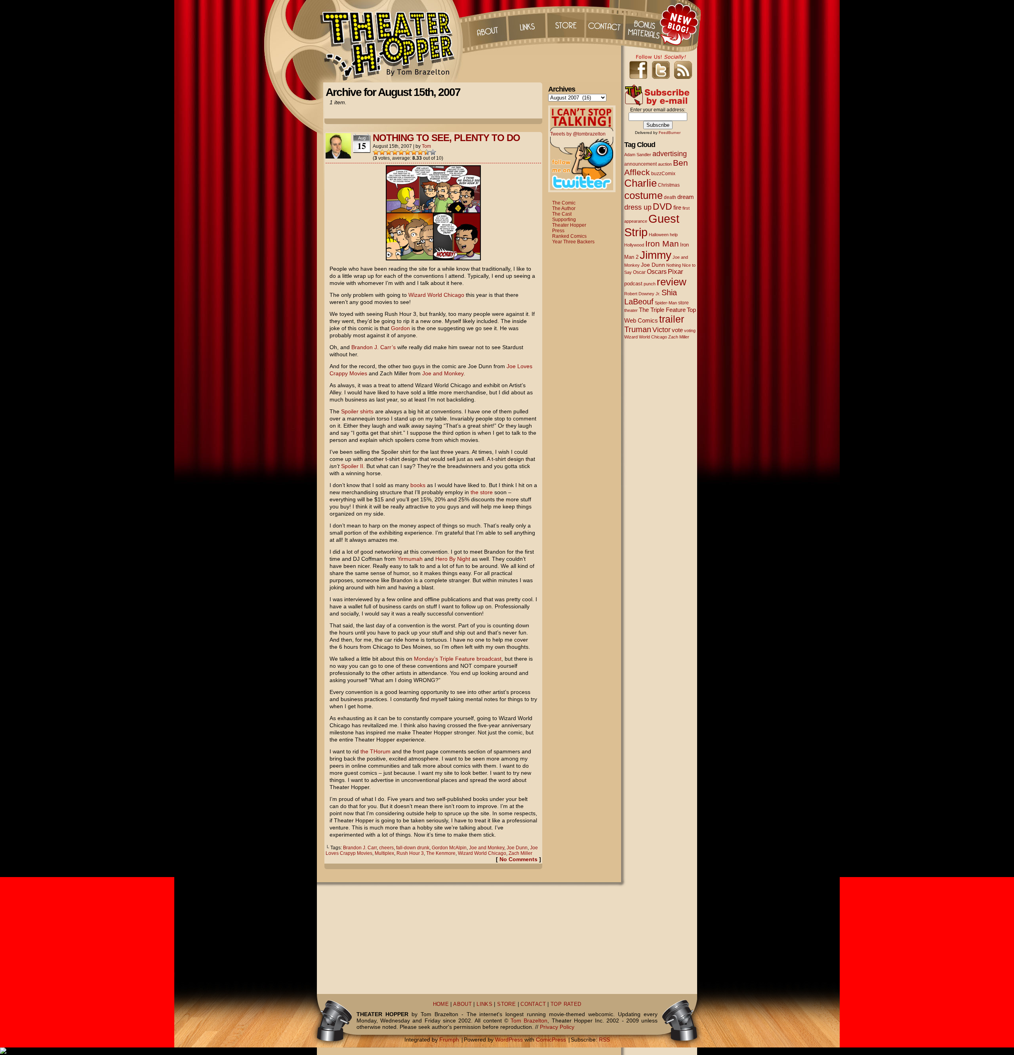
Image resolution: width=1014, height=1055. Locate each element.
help (674, 234)
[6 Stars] (407, 152)
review (671, 282)
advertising (669, 153)
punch (650, 283)
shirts (367, 411)
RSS (604, 1039)
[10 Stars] (433, 152)
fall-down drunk (412, 847)
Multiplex (384, 853)
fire (677, 207)
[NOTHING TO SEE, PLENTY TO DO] (433, 258)
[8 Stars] (420, 152)
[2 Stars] (382, 152)
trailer (671, 319)
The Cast (562, 214)
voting (690, 330)
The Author (564, 208)
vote (677, 330)
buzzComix (663, 173)
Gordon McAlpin (449, 847)
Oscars (657, 271)
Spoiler (349, 411)
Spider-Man (666, 302)
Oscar (639, 272)
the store (482, 492)
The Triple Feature (662, 309)
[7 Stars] (414, 152)
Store (566, 24)
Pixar (675, 271)
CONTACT (533, 1004)
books (417, 485)
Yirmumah (410, 559)
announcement (640, 163)
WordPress (509, 1039)
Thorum (645, 24)
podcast (633, 284)
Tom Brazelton (529, 1020)
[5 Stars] (401, 152)
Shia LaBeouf (650, 297)
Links (526, 24)
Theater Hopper (392, 41)
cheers (386, 847)
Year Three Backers (573, 242)
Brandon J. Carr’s (373, 347)
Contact (605, 24)
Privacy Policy (557, 1027)
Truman (637, 329)
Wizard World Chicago (436, 295)
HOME (441, 1004)
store (683, 303)
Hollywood (634, 245)
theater (631, 310)
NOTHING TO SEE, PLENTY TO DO (446, 137)
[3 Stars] (388, 152)
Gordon (400, 328)
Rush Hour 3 (410, 853)
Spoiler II (352, 466)
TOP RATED (566, 1004)
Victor (661, 329)
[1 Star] (376, 152)
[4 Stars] (395, 152)
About (487, 24)
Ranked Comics (569, 236)
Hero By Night (452, 559)
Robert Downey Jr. (642, 293)
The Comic (564, 203)
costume (643, 195)
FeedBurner (669, 132)
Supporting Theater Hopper (569, 222)
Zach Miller (520, 853)
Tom (426, 146)
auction (665, 164)
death (670, 197)
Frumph (449, 1039)
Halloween (659, 234)
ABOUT (462, 1004)
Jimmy (655, 254)
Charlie (640, 183)
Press (558, 230)
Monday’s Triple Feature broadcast (457, 659)
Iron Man (662, 243)
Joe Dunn (517, 847)
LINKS (484, 1004)
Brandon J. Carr (360, 847)
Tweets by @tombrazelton (578, 134)
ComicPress (551, 1039)
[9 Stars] (426, 152)
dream (685, 197)
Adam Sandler (637, 154)
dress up (638, 207)
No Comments (518, 859)
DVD (662, 207)
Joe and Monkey (442, 373)
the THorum (375, 751)
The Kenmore (441, 853)
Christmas (669, 184)
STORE (506, 1004)
